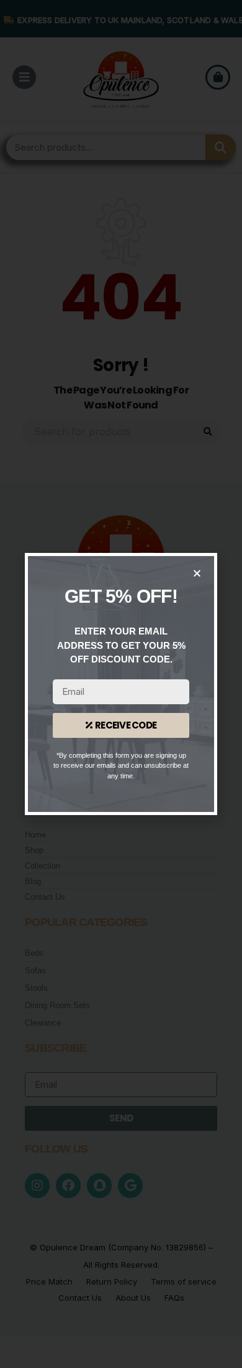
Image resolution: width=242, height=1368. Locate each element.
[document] (121, 684)
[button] (197, 573)
